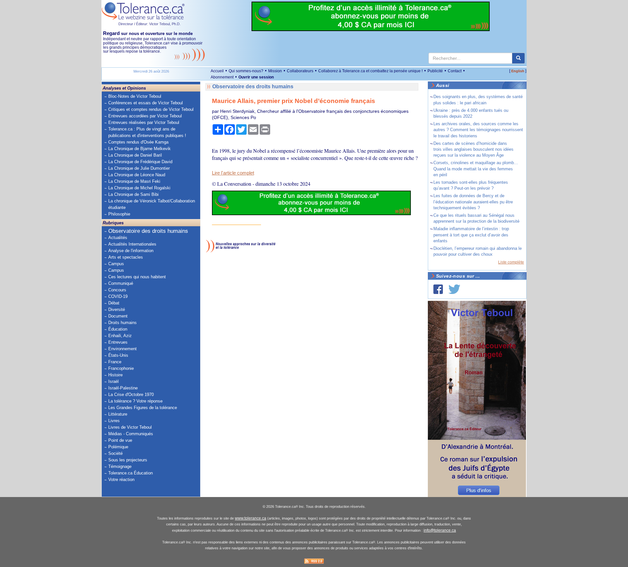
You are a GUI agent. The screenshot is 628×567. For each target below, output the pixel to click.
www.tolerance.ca (250, 518)
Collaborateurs (300, 71)
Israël (113, 381)
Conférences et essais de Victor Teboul (145, 102)
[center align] (518, 58)
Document (118, 316)
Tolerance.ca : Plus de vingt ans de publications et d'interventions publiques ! (147, 132)
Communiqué (120, 283)
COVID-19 (118, 296)
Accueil (217, 71)
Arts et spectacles (125, 257)
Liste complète (511, 262)
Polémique (118, 446)
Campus (116, 263)
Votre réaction (121, 479)
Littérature (117, 414)
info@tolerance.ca (440, 530)
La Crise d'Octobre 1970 (131, 394)
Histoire (115, 374)
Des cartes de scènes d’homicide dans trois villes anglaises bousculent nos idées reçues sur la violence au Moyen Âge (473, 149)
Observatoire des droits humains (148, 231)
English (517, 71)
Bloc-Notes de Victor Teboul (134, 96)
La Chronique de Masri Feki (134, 181)
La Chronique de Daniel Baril (135, 155)
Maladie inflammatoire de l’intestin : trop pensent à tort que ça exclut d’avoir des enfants (471, 234)
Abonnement (222, 77)
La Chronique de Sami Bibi (133, 194)
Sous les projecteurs (127, 459)
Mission (275, 71)
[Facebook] (438, 289)
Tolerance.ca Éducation (130, 473)
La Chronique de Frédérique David (140, 161)
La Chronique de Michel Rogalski (139, 187)
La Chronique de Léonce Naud (136, 174)
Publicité (435, 71)
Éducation (117, 329)
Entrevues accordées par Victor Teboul (145, 115)
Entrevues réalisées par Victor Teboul (143, 122)
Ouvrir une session (256, 77)
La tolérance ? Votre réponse (135, 401)
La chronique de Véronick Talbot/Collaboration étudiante (151, 204)
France (114, 361)
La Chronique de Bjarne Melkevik (139, 148)
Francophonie (121, 368)
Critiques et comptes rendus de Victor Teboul (151, 109)
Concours (117, 289)
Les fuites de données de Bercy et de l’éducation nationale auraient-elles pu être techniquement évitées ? (473, 201)
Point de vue (120, 440)
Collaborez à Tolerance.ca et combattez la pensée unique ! (370, 71)
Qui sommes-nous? (246, 71)
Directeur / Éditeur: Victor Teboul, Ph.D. (149, 24)
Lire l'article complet (233, 173)
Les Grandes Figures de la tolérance (142, 407)
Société (115, 453)
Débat (113, 303)
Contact (455, 71)
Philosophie (119, 214)
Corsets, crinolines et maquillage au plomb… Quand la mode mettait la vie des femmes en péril (475, 168)
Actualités (117, 237)
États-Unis (118, 355)
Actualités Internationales (132, 244)
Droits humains (122, 322)
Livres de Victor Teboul (130, 427)
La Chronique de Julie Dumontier (139, 168)
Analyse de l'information (130, 250)
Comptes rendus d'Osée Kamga (138, 142)
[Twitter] (454, 289)
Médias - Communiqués (130, 433)
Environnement (122, 348)
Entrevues (118, 342)
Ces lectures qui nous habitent (137, 276)
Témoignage (119, 466)
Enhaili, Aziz (120, 335)
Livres (114, 420)
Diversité (116, 309)
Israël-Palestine (123, 388)
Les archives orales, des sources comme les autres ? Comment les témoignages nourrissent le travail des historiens (478, 129)
